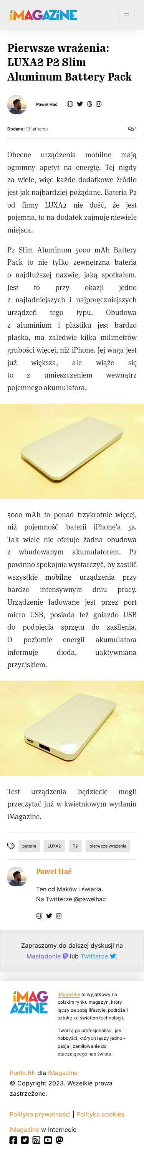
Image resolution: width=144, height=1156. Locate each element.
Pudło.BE (22, 1073)
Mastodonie (44, 956)
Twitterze (95, 956)
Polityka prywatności (40, 1114)
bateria (29, 846)
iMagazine (69, 994)
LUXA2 (54, 846)
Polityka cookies (100, 1114)
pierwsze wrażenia (107, 846)
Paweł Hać (46, 104)
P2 (75, 846)
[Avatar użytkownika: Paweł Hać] (16, 876)
